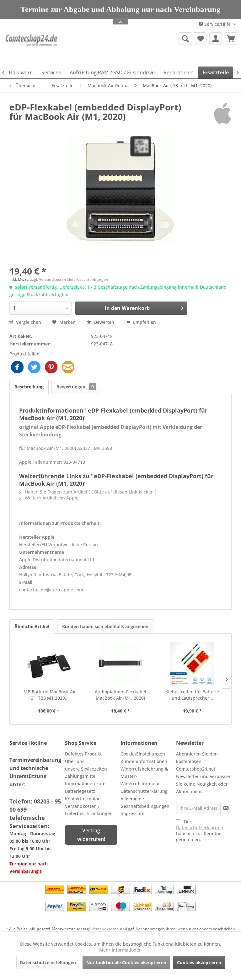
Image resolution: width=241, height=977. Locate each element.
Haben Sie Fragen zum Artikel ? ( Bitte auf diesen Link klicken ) (90, 492)
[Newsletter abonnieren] (225, 808)
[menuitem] (152, 38)
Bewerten (104, 322)
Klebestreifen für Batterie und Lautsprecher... (192, 695)
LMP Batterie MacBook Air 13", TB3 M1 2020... (48, 695)
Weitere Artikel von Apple (51, 498)
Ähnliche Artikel (31, 626)
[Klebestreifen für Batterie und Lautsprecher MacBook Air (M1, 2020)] (192, 664)
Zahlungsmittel (81, 776)
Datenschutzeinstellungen (48, 962)
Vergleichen (28, 322)
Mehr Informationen (120, 950)
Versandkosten (105, 929)
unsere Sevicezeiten (86, 769)
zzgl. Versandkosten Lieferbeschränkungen (69, 279)
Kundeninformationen (143, 761)
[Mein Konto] (215, 38)
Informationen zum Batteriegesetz (85, 787)
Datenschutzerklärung (144, 791)
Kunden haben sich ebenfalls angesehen (105, 626)
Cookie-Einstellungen (142, 754)
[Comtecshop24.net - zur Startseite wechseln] (32, 47)
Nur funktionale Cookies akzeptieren (126, 962)
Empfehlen (144, 322)
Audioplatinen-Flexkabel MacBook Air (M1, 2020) (120, 695)
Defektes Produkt (83, 754)
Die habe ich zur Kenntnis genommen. (199, 830)
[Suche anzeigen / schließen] (185, 38)
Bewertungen (75, 387)
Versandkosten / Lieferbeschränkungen (89, 810)
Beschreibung (29, 387)
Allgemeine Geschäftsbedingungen (144, 802)
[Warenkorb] (231, 38)
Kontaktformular (82, 799)
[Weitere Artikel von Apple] (223, 113)
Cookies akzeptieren (199, 962)
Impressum (132, 813)
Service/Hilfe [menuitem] (217, 24)
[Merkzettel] (200, 38)
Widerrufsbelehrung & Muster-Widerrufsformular (144, 776)
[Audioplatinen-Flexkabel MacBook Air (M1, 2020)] (120, 664)
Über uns (74, 761)
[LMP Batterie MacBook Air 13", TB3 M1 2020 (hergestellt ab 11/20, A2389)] (49, 664)
